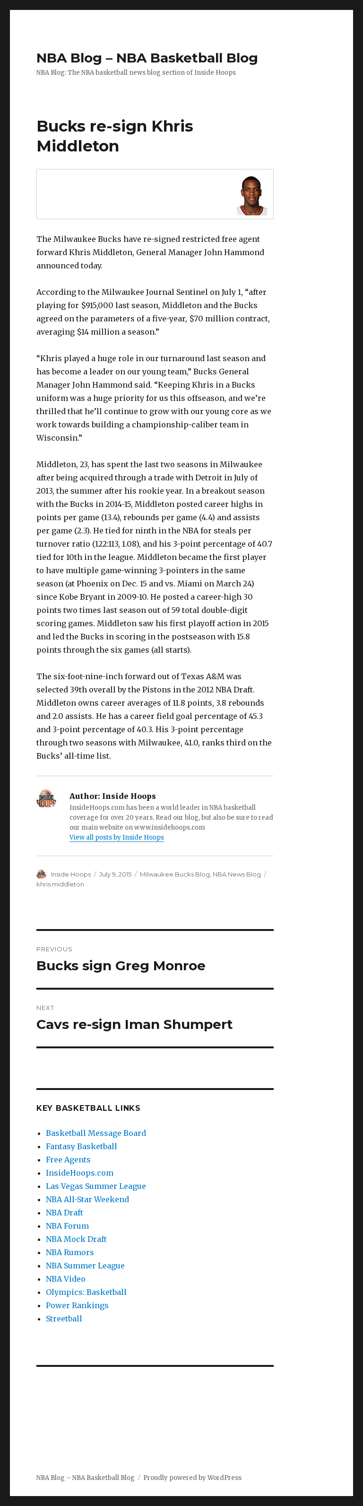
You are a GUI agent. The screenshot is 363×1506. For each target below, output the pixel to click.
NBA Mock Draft (76, 1239)
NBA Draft (64, 1212)
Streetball (64, 1318)
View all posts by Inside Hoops (116, 837)
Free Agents (68, 1159)
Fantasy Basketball (81, 1146)
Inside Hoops (71, 874)
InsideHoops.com (79, 1173)
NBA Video (66, 1279)
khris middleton (60, 884)
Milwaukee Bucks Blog (175, 874)
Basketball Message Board (96, 1133)
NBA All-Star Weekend (87, 1199)
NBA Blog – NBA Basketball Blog (147, 58)
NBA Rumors (70, 1252)
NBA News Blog (237, 874)
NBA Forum (67, 1226)
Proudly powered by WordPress (192, 1478)
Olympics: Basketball (86, 1292)
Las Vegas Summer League (96, 1186)
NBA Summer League (85, 1265)
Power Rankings (77, 1305)
